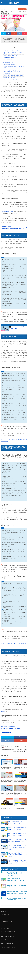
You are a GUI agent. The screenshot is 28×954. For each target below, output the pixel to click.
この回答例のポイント (8, 73)
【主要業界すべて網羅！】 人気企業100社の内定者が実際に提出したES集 (12, 227)
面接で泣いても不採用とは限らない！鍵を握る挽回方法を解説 (16, 854)
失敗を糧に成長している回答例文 (10, 64)
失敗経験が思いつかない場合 (9, 77)
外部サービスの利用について (7, 928)
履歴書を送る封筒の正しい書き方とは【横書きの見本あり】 (17, 822)
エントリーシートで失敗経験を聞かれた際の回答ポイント (14, 53)
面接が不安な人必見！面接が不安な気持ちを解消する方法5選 (17, 834)
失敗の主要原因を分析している (9, 57)
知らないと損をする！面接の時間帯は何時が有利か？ (17, 828)
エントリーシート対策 (6, 732)
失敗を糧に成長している (8, 62)
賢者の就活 (8, 951)
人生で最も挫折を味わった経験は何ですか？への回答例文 (13, 67)
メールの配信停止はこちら (6, 921)
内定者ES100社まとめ (7, 211)
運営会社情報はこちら (5, 914)
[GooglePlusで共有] (14, 33)
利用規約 (2, 924)
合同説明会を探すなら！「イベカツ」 (9, 947)
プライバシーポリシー (5, 918)
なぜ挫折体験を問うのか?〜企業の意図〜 (11, 50)
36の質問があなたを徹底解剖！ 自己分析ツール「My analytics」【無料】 (10, 727)
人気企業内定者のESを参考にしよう (10, 55)
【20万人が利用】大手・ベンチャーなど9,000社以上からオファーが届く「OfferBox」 (17, 873)
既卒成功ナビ (3, 939)
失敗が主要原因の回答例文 (9, 59)
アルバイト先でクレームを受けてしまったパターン (13, 75)
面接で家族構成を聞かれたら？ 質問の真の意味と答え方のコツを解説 (17, 862)
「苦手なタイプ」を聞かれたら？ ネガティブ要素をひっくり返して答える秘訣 (17, 847)
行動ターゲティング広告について (8, 931)
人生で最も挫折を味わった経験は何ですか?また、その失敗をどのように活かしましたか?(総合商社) (14, 71)
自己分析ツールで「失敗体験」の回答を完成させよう (14, 79)
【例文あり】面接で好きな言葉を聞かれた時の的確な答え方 (17, 840)
